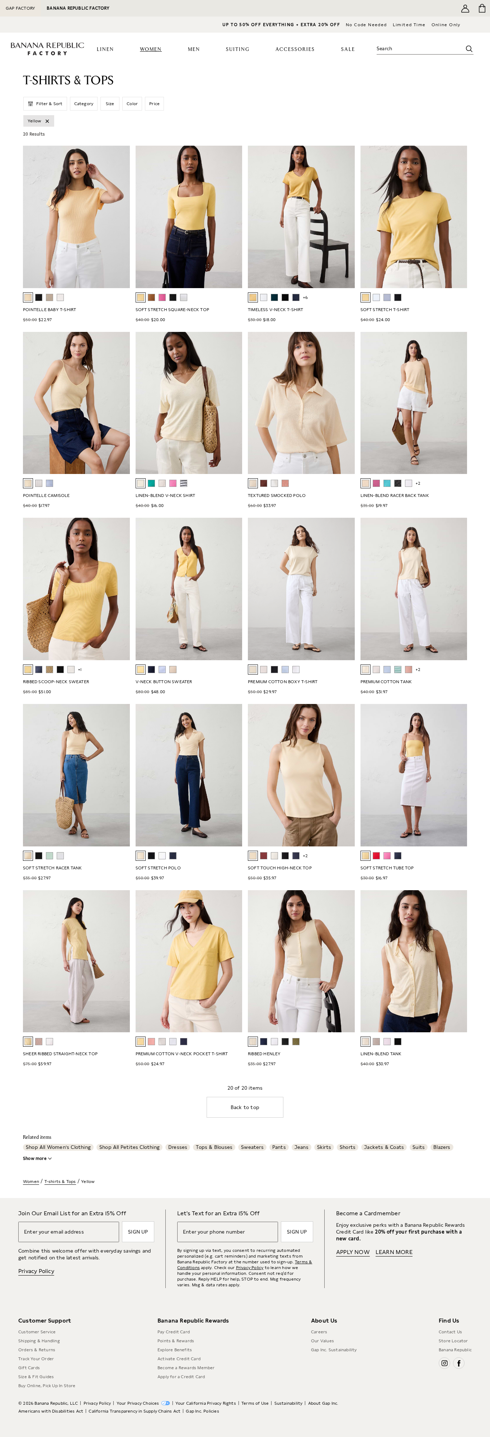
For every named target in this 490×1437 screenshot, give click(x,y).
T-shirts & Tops (60, 1181)
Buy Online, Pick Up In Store (47, 1385)
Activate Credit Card (179, 1358)
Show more (35, 1158)
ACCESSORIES (295, 49)
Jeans (301, 1147)
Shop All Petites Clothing (129, 1147)
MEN (194, 49)
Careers (319, 1331)
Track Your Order (36, 1358)
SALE (348, 49)
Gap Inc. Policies (202, 1411)
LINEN (105, 49)
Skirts (324, 1147)
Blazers (441, 1147)
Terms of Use (255, 1403)
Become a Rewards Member (186, 1367)
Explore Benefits (174, 1349)
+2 (417, 483)
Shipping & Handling (39, 1340)
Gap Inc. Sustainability (334, 1349)
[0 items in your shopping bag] (481, 8)
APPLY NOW (353, 1252)
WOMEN (151, 49)
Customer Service (37, 1331)
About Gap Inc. (323, 1403)
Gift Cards (29, 1367)
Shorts (347, 1147)
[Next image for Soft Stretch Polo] (233, 775)
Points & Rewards (175, 1340)
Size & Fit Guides (36, 1376)
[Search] (469, 48)
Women (31, 1181)
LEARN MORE (394, 1252)
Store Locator (453, 1340)
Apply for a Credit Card (181, 1376)
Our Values (322, 1340)
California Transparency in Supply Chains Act (134, 1411)
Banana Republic (455, 1349)
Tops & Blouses (214, 1147)
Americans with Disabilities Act (50, 1411)
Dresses (177, 1147)
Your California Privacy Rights (205, 1403)
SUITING (238, 49)
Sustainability (288, 1403)
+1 (79, 669)
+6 (305, 297)
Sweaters (252, 1147)
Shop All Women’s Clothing (58, 1147)
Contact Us (450, 1331)
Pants (279, 1147)
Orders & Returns (36, 1349)
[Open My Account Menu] (465, 8)
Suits (419, 1147)
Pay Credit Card (173, 1331)
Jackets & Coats (384, 1147)
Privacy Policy (36, 1271)
